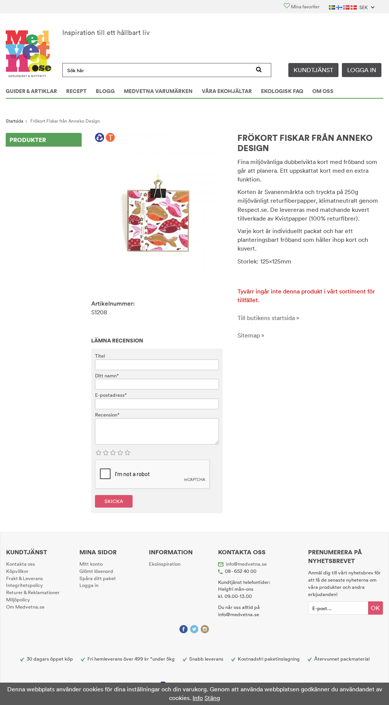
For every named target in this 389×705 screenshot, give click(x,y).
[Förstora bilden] (157, 209)
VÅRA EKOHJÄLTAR (227, 91)
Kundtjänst (313, 70)
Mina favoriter (304, 6)
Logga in (361, 70)
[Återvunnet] (99, 138)
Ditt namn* (107, 375)
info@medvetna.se (246, 564)
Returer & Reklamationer (33, 592)
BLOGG (105, 91)
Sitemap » (250, 335)
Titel (100, 356)
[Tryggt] (110, 138)
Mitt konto (91, 564)
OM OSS (323, 91)
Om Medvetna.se (25, 607)
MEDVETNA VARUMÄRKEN (158, 91)
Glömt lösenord (96, 571)
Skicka (113, 501)
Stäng (212, 698)
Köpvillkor (17, 571)
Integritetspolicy (24, 585)
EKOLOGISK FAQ (282, 91)
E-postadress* (111, 395)
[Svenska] (332, 6)
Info (198, 698)
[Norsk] (347, 6)
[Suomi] (339, 6)
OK (375, 608)
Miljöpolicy (18, 599)
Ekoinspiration (164, 564)
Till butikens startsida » (268, 318)
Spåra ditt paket (97, 578)
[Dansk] (354, 6)
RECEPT (76, 91)
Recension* (107, 415)
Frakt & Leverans (24, 578)
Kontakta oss (20, 564)
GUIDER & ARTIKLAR (31, 91)
